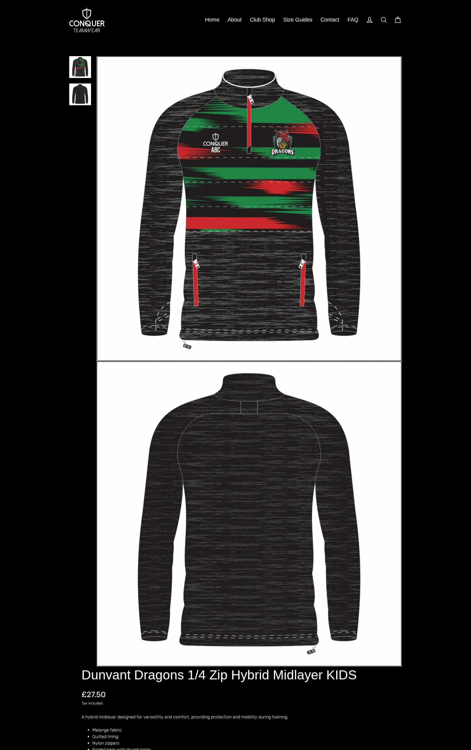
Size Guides (297, 20)
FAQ (353, 20)
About (235, 20)
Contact (330, 20)
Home (212, 20)
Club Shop (262, 20)
